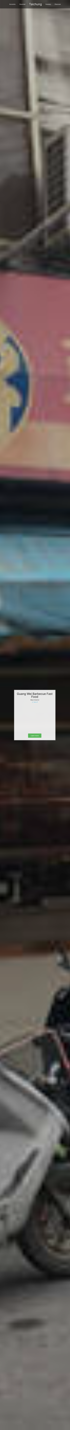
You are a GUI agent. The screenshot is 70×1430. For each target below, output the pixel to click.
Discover (58, 4)
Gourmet (22, 4)
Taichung (35, 4)
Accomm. (12, 4)
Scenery (48, 4)
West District (34, 700)
